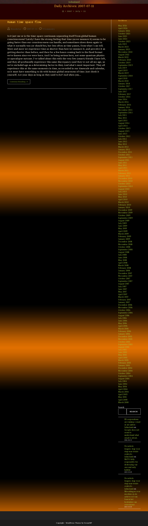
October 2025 (124, 33)
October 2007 (124, 278)
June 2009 (122, 225)
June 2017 (122, 91)
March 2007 (123, 297)
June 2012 (122, 141)
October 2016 (124, 96)
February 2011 (124, 173)
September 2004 (125, 376)
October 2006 (124, 310)
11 (84, 11)
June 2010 (122, 194)
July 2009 (122, 223)
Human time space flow (24, 22)
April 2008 (122, 262)
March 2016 (123, 102)
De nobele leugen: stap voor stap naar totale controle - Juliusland (132, 451)
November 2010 (125, 181)
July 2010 (122, 191)
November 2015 (125, 110)
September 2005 (125, 344)
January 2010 (124, 207)
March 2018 (123, 81)
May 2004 (122, 386)
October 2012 (124, 136)
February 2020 (124, 60)
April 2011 (122, 168)
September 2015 (125, 112)
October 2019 (124, 62)
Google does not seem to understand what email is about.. (131, 434)
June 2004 (122, 384)
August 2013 (123, 131)
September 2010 (125, 186)
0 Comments (49, 29)
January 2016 (124, 107)
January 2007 (124, 302)
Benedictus (16, 29)
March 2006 (123, 328)
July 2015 (122, 115)
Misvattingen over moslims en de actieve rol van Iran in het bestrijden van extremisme (132, 498)
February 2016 (124, 104)
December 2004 (125, 368)
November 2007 (125, 276)
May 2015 (122, 118)
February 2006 (124, 331)
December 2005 (125, 336)
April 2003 (122, 394)
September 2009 (125, 218)
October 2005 (124, 341)
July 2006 (122, 318)
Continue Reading (20, 82)
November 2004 (125, 370)
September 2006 (125, 312)
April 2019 (122, 70)
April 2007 (122, 294)
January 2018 (124, 83)
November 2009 (125, 212)
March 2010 (123, 202)
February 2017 (124, 94)
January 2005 (124, 365)
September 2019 (125, 65)
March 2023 (123, 46)
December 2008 (125, 241)
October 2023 (124, 41)
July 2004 (122, 381)
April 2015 (122, 120)
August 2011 (123, 160)
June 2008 (122, 257)
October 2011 (124, 154)
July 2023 (122, 44)
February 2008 (124, 268)
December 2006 (125, 305)
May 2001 (122, 397)
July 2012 (122, 139)
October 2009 (124, 215)
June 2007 (122, 289)
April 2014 (122, 125)
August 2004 (123, 378)
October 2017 (124, 86)
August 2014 (123, 123)
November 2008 (125, 244)
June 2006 (122, 320)
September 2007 (125, 281)
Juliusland (74, 1)
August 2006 (123, 315)
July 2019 (122, 67)
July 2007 (122, 286)
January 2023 (124, 49)
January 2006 (124, 334)
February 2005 (124, 362)
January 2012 (124, 149)
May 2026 (122, 25)
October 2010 (124, 183)
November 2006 (125, 307)
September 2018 (125, 75)
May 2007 (122, 291)
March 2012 (123, 147)
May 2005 (122, 355)
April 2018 (122, 78)
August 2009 (123, 220)
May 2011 (122, 165)
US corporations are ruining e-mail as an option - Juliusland (132, 423)
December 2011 (125, 152)
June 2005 (122, 352)
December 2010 (125, 178)
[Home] (63, 11)
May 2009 (122, 228)
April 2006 (122, 326)
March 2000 (123, 402)
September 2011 (125, 157)
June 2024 (122, 39)
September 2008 (125, 249)
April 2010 (122, 199)
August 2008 (123, 252)
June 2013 (122, 133)
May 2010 (122, 197)
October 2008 (124, 247)
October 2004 (124, 373)
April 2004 (122, 389)
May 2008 (122, 260)
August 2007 (123, 283)
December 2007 (125, 273)
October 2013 (124, 128)
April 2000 (122, 399)
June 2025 (122, 36)
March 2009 (123, 233)
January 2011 (124, 176)
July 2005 (122, 349)
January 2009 (124, 239)
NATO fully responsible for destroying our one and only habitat (131, 464)
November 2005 (125, 339)
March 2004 (123, 391)
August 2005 (123, 347)
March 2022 (123, 57)
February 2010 (124, 204)
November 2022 (125, 52)
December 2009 (125, 210)
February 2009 (124, 236)
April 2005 (122, 357)
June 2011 (122, 162)
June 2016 (122, 99)
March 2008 (123, 265)
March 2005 (123, 360)
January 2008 (124, 270)
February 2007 (124, 299)
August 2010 (123, 189)
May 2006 (122, 323)
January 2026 (124, 31)
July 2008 (122, 254)
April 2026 (122, 28)
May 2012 (122, 144)
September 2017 (125, 89)
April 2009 (122, 231)
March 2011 (123, 170)
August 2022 (123, 54)
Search (121, 407)
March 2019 (123, 73)
